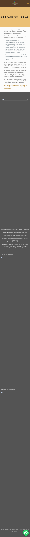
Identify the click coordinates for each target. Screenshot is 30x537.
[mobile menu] (27, 3)
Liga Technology (15, 531)
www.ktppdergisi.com (7, 232)
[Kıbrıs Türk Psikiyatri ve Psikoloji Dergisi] (15, 3)
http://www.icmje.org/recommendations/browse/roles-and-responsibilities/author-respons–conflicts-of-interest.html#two (16, 87)
